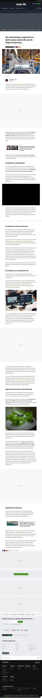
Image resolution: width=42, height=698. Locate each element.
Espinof (19, 669)
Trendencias (4, 677)
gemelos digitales (22, 379)
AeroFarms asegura (31, 459)
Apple (3, 648)
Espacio (30, 644)
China (3, 650)
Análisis (17, 644)
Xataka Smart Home (5, 672)
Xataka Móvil (4, 669)
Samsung (17, 648)
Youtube (13, 630)
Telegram (18, 630)
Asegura (26, 369)
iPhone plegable (22, 614)
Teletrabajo (11, 8)
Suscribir (20, 621)
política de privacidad (17, 624)
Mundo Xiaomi (4, 673)
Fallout (13, 29)
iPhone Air (28, 29)
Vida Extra (11, 669)
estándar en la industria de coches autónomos (19, 241)
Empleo (17, 650)
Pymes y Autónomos (12, 680)
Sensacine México (21, 687)
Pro (21, 4)
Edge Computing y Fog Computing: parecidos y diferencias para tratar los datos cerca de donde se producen (27, 148)
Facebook (38, 8)
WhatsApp (7, 630)
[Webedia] (39, 1)
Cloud (23, 8)
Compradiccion (5, 681)
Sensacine (19, 667)
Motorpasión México (35, 688)
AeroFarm (13, 433)
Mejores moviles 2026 (14, 614)
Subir (37, 662)
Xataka (3, 667)
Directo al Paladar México (28, 688)
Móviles (3, 646)
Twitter (36, 8)
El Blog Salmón (12, 677)
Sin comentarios (10, 47)
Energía (17, 646)
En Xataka (20, 520)
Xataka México (5, 687)
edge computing (21, 84)
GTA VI (32, 29)
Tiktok (26, 630)
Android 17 (28, 614)
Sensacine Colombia (19, 690)
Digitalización (18, 8)
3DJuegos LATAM (13, 687)
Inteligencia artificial (32, 648)
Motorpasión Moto (36, 669)
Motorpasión (35, 667)
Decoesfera (4, 679)
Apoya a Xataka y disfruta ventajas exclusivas (20, 635)
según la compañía (25, 381)
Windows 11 (31, 650)
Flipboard (18, 47)
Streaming (4, 644)
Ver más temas (5, 653)
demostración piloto (16, 249)
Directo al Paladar (28, 667)
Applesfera (4, 670)
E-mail (20, 47)
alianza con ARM (19, 284)
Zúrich (23, 530)
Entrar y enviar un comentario (21, 574)
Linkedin (40, 8)
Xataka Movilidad (32, 646)
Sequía (9, 29)
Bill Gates (5, 29)
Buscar (38, 658)
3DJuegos (11, 667)
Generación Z (18, 29)
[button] (13, 79)
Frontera (38, 29)
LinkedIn (24, 630)
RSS (20, 630)
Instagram (15, 630)
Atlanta (19, 530)
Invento (23, 29)
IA (35, 29)
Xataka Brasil (4, 689)
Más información (7, 696)
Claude (33, 614)
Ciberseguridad (4, 8)
